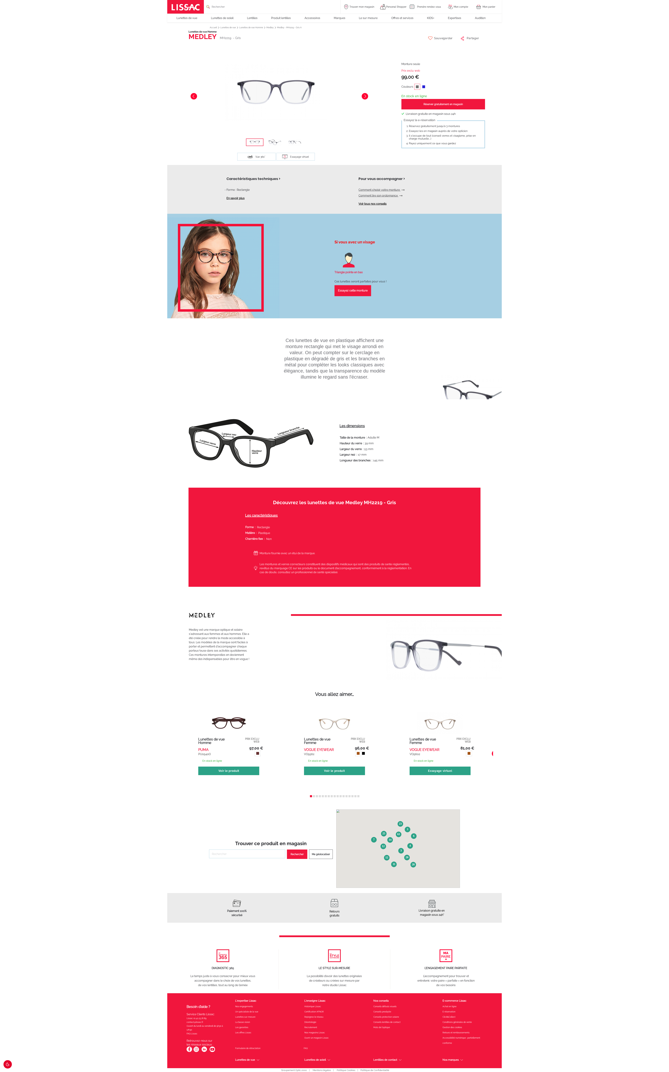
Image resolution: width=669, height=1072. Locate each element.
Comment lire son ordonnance (378, 195)
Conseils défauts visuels (385, 1006)
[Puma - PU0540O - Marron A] (228, 720)
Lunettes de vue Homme (251, 27)
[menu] (334, 18)
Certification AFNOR (314, 1011)
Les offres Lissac (243, 1032)
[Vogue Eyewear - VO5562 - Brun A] (334, 720)
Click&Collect (449, 1017)
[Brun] (357, 755)
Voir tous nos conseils (373, 203)
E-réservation (449, 1011)
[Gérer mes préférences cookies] (7, 1064)
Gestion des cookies (452, 1027)
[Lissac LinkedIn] (204, 1051)
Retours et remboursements (456, 1032)
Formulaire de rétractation (247, 1048)
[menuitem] (188, 18)
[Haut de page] (661, 1059)
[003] (257, 755)
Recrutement (310, 1027)
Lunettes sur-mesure (245, 1017)
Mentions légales (322, 1070)
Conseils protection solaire (386, 1017)
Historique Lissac (312, 1006)
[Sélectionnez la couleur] (425, 88)
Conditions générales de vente (457, 1022)
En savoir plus (235, 198)
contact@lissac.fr (195, 1022)
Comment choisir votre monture (380, 189)
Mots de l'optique (381, 1027)
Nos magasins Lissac (314, 1032)
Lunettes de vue (228, 27)
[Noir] (362, 755)
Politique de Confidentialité (374, 1070)
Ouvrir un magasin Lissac (316, 1038)
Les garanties (241, 1027)
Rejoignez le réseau (313, 1017)
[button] (254, 142)
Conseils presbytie (382, 1011)
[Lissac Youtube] (212, 1051)
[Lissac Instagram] (196, 1051)
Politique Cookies (346, 1070)
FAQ (306, 1048)
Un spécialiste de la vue (246, 1011)
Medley (270, 27)
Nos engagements (244, 1006)
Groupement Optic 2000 (294, 1070)
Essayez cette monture (353, 290)
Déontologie (310, 1022)
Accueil (214, 27)
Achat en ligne (449, 1006)
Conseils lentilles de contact (387, 1022)
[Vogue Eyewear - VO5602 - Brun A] (440, 720)
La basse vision (242, 1022)
